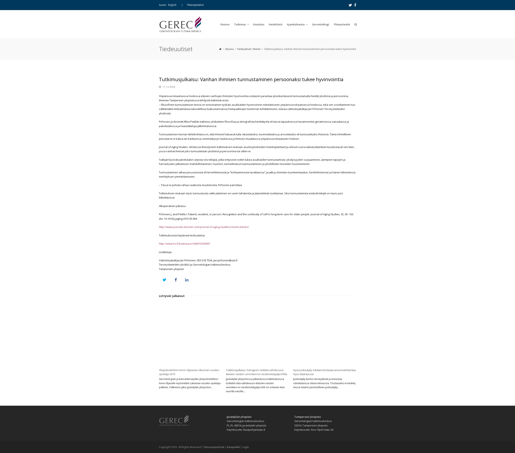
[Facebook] (355, 5)
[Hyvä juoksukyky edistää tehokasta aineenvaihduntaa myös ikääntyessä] (324, 333)
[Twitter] (350, 5)
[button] (164, 279)
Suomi (162, 5)
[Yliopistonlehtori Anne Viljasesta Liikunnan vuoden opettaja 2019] (190, 333)
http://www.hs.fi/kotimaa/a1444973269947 (184, 243)
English (172, 5)
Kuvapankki (233, 447)
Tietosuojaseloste (213, 447)
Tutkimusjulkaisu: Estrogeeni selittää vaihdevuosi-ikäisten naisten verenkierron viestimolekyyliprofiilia (256, 372)
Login (245, 447)
